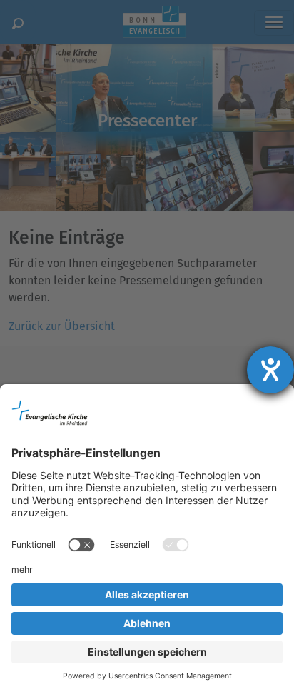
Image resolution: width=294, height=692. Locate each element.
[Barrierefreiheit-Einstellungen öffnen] (270, 369)
